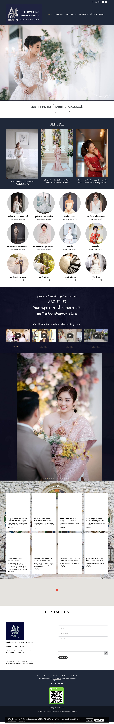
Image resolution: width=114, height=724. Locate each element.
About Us (46, 676)
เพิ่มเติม (101, 14)
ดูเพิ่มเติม (10, 527)
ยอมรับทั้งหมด (99, 720)
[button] (57, 590)
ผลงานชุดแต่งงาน (71, 14)
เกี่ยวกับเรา (93, 14)
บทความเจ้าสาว (83, 14)
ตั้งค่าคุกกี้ (89, 720)
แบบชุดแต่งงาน (59, 14)
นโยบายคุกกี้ (22, 721)
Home (50, 14)
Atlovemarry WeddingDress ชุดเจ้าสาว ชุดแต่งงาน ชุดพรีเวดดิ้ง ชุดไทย (57, 112)
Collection (56, 676)
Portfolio (64, 676)
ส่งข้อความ (64, 658)
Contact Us (74, 676)
